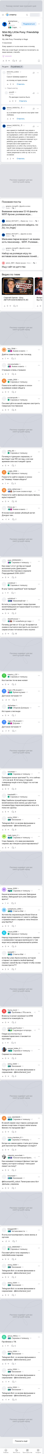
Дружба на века (25, 206)
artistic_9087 (10, 263)
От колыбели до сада (22, 621)
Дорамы (16, 723)
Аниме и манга (19, 351)
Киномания (16, 820)
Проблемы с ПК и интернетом (22, 1012)
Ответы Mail (18, 911)
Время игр (24, 221)
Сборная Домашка (21, 708)
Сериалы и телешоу (15, 27)
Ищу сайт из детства (13, 267)
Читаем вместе (18, 1231)
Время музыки (21, 263)
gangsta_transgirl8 (12, 206)
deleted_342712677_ (12, 221)
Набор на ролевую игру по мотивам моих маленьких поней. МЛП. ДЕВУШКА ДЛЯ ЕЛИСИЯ (19, 256)
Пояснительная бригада (23, 1158)
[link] (17, 293)
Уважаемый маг (19, 601)
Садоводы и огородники (23, 1030)
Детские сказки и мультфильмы (23, 491)
